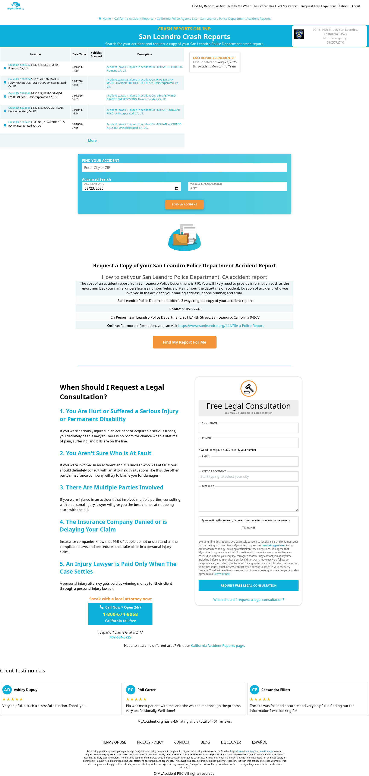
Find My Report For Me (208, 6)
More (92, 140)
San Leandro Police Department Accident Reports (235, 18)
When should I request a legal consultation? (248, 599)
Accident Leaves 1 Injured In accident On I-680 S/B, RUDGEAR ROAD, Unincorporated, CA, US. (143, 111)
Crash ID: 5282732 (19, 65)
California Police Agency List (177, 18)
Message (208, 486)
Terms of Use (222, 574)
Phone (206, 438)
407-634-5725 (120, 637)
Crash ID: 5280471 (19, 122)
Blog (205, 742)
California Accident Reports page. (218, 645)
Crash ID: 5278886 (19, 108)
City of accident (214, 471)
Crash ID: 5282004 (19, 79)
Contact (182, 742)
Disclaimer (231, 742)
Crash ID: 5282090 (19, 93)
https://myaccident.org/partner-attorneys (251, 751)
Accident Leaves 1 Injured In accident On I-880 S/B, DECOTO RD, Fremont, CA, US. (145, 68)
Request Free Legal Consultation (324, 6)
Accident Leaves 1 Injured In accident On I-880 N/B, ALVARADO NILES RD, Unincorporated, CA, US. (144, 126)
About (355, 6)
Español (259, 742)
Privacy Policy (150, 742)
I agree (250, 527)
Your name (210, 423)
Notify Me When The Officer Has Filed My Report (262, 6)
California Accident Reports (133, 18)
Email (206, 456)
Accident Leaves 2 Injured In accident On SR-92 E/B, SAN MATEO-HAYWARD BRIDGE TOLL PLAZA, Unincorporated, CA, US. (143, 83)
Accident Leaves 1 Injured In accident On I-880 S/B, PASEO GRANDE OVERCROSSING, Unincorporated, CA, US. (141, 97)
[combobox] (249, 476)
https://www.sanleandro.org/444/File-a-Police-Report (221, 325)
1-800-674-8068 (120, 614)
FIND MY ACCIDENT (184, 204)
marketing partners (274, 545)
